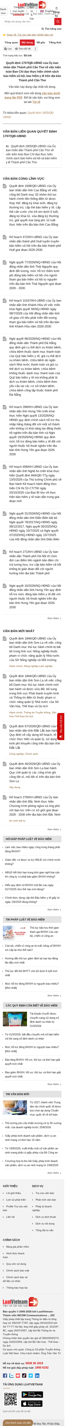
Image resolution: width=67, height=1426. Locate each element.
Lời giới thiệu (13, 1193)
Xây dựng (14, 787)
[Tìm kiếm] (57, 21)
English (48, 11)
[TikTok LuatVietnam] (24, 1376)
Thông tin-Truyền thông (37, 712)
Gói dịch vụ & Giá (31, 11)
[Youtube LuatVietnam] (18, 1376)
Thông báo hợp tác (17, 1287)
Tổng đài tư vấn (44, 1230)
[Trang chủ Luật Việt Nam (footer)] (32, 1302)
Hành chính (15, 666)
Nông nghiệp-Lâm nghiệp (38, 666)
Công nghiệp (16, 753)
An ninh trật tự (17, 820)
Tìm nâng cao (52, 28)
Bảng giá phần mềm (17, 1246)
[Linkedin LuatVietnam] (37, 1376)
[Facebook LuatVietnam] (5, 1376)
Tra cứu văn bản (45, 1193)
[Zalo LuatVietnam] (11, 1376)
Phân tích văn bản (46, 1199)
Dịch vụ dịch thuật (46, 1216)
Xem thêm (53, 618)
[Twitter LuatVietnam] (31, 1376)
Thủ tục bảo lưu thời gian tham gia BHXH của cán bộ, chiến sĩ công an (44, 931)
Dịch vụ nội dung (45, 1223)
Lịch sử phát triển (16, 1199)
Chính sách (31, 753)
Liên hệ (10, 1216)
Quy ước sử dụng (16, 1263)
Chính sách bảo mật (17, 1270)
